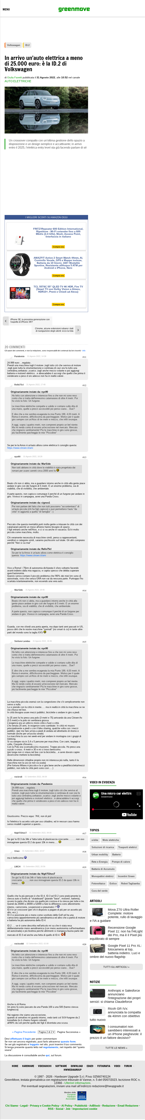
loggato (34, 1044)
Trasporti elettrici (127, 847)
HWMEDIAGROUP (73, 1070)
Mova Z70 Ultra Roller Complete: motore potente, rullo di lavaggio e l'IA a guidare (116, 915)
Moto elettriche (111, 840)
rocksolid (19, 943)
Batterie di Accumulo (103, 869)
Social (59, 1108)
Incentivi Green (126, 876)
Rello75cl (19, 384)
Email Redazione (128, 1105)
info (83, 351)
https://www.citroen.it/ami (20, 448)
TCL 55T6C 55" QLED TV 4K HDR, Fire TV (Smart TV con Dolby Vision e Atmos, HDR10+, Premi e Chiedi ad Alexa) (58, 289)
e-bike (95, 840)
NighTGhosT (20, 833)
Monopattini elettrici (103, 876)
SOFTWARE (61, 1066)
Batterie (116, 854)
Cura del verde (100, 890)
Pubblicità (81, 1105)
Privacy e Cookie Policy (44, 1105)
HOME (15, 1066)
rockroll (18, 777)
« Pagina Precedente (24, 1032)
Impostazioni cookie (84, 1108)
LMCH (17, 866)
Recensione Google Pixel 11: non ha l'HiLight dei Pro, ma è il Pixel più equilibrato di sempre (116, 933)
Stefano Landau (22, 641)
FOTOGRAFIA (103, 1066)
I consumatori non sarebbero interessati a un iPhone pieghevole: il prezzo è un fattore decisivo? (116, 1032)
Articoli (96, 901)
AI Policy (66, 1105)
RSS (50, 1108)
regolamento (50, 1047)
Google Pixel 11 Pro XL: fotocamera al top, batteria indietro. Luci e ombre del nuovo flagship (116, 951)
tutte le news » (116, 1047)
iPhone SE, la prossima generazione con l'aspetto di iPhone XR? (30, 320)
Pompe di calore (121, 861)
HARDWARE (28, 1066)
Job (68, 1108)
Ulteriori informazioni (77, 1082)
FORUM (128, 1066)
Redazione (108, 1105)
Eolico (113, 883)
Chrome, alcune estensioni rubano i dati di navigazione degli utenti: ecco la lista (54, 329)
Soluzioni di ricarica (103, 847)
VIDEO (117, 1066)
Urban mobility (100, 854)
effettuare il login (20, 1038)
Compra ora (58, 247)
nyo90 (17, 456)
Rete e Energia (100, 861)
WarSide (18, 590)
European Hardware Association (71, 1096)
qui (48, 1055)
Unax (17, 851)
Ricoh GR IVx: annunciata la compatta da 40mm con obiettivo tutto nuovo (115, 1014)
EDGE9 (90, 1066)
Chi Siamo (11, 1105)
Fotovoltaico (98, 883)
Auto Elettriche (18, 81)
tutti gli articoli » (116, 966)
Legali (24, 1105)
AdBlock (94, 1105)
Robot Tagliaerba (130, 883)
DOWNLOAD (77, 1066)
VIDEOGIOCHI (44, 1066)
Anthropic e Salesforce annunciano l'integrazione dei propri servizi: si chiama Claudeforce (115, 996)
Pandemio (19, 356)
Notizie (95, 982)
